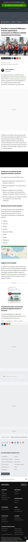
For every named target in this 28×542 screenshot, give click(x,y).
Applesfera (3, 495)
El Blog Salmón (17, 518)
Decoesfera (3, 519)
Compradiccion (4, 521)
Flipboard (17, 58)
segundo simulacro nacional (18, 78)
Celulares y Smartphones (7, 461)
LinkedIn (2, 445)
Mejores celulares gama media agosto (19, 437)
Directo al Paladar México (6, 534)
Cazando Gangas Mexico (7, 459)
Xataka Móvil (4, 493)
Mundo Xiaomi (4, 499)
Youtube (12, 442)
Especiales (16, 459)
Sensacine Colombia (18, 532)
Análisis (16, 456)
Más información (21, 540)
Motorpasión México (18, 534)
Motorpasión (17, 509)
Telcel (15, 469)
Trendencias (4, 518)
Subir (23, 484)
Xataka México (4, 528)
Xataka (2, 491)
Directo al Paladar (5, 509)
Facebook (12, 58)
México (16, 467)
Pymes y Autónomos (18, 519)
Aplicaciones (17, 461)
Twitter (15, 58)
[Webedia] (5, 485)
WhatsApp (19, 22)
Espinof (16, 502)
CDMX (21, 321)
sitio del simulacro (13, 274)
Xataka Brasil (4, 530)
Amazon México (6, 22)
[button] (10, 69)
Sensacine (16, 500)
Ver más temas (5, 473)
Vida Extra (16, 493)
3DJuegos (16, 491)
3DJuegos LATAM (17, 528)
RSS (20, 442)
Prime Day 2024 (5, 464)
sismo (16, 321)
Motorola (13, 22)
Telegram (18, 442)
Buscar (26, 479)
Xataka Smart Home (5, 497)
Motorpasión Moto (18, 511)
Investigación (9, 321)
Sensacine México (18, 530)
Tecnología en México (19, 464)
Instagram (15, 442)
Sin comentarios (6, 58)
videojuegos (4, 469)
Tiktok (5, 445)
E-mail (20, 58)
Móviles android (5, 467)
